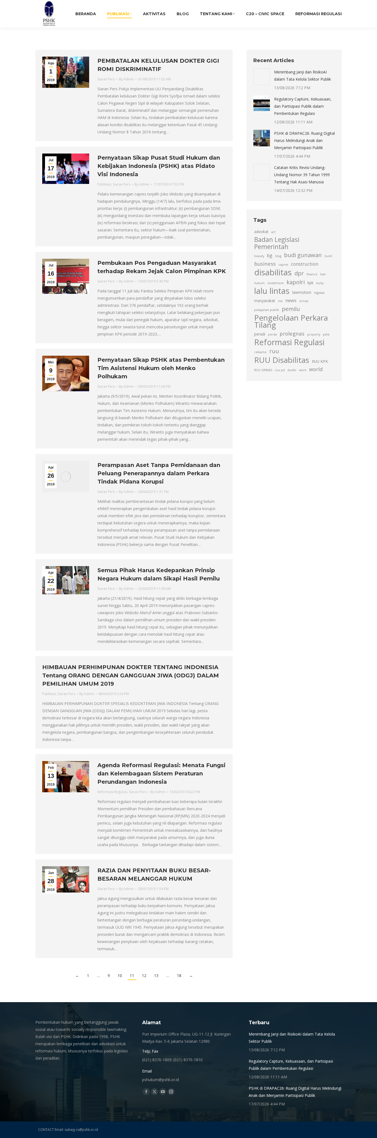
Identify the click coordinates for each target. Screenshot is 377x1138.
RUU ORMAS (263, 370)
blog (278, 256)
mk (280, 301)
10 (120, 975)
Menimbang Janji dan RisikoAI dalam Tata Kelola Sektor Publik (302, 75)
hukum (259, 283)
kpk (310, 282)
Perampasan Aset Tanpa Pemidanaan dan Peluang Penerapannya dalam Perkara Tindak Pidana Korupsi (158, 473)
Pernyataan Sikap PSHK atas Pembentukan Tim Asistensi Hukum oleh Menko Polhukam (161, 368)
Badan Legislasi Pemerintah (276, 243)
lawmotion (301, 292)
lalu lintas (272, 290)
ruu (274, 351)
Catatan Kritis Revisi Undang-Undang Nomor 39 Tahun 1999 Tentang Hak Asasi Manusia (302, 174)
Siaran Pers (106, 79)
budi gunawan (303, 254)
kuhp (320, 283)
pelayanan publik (266, 310)
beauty (259, 256)
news (290, 300)
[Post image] (261, 76)
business (265, 263)
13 (156, 975)
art (273, 232)
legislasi (319, 293)
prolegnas (292, 333)
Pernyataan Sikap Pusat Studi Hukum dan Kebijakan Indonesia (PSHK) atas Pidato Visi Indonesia (158, 166)
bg (269, 255)
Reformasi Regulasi (112, 792)
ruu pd (280, 370)
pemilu (291, 308)
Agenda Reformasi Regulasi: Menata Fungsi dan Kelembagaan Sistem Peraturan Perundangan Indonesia (161, 773)
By (126, 79)
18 (179, 975)
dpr (299, 273)
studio (292, 370)
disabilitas (273, 272)
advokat (261, 231)
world (316, 369)
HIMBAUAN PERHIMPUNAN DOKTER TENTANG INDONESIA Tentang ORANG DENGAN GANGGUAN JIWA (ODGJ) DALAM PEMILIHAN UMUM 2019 (130, 675)
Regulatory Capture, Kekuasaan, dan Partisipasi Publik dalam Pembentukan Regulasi (302, 106)
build (328, 256)
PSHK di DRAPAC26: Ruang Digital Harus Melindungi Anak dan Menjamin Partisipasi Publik (304, 140)
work (302, 370)
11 (132, 975)
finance (312, 274)
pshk (326, 334)
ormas (303, 301)
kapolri (295, 282)
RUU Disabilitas (281, 359)
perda (272, 334)
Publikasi (104, 184)
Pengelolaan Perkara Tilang (291, 321)
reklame (260, 352)
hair (323, 274)
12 (144, 975)
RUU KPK (320, 361)
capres (283, 264)
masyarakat (264, 300)
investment (275, 283)
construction (304, 264)
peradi (259, 334)
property (313, 334)
